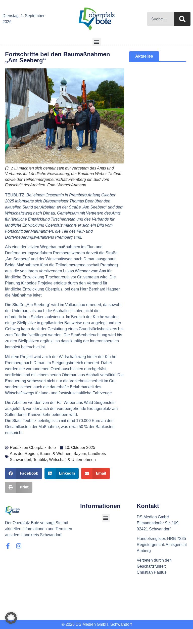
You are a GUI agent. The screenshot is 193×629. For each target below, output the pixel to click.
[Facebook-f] (8, 546)
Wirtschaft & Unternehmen (72, 459)
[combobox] (160, 19)
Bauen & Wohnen (55, 453)
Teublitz (40, 459)
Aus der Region (24, 453)
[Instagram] (19, 546)
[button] (96, 42)
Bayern (79, 453)
